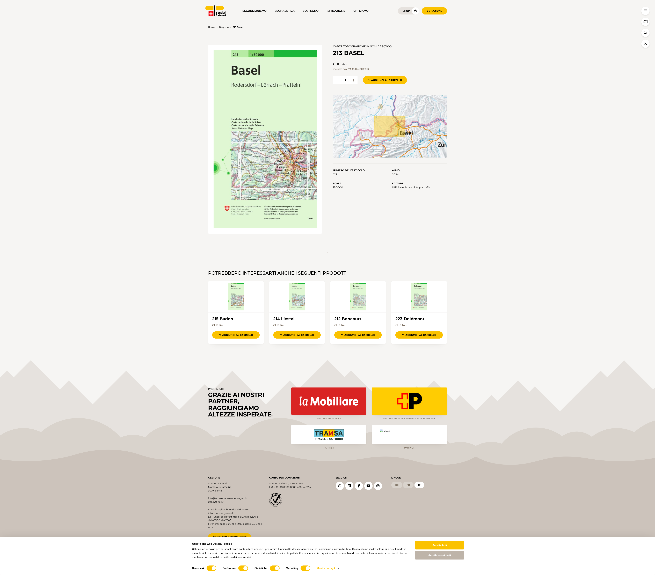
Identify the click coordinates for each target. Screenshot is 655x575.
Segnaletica (285, 10)
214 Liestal (284, 319)
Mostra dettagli (326, 568)
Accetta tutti (439, 545)
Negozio (224, 27)
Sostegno (310, 10)
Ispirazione (336, 10)
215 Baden (222, 319)
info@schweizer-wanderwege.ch (227, 498)
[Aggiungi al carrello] (337, 80)
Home (211, 27)
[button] (265, 139)
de (396, 485)
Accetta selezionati (439, 555)
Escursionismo (254, 10)
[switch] (243, 568)
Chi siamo (360, 10)
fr (408, 485)
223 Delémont (409, 319)
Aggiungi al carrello (386, 80)
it (419, 485)
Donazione (434, 10)
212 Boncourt (347, 319)
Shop (406, 10)
